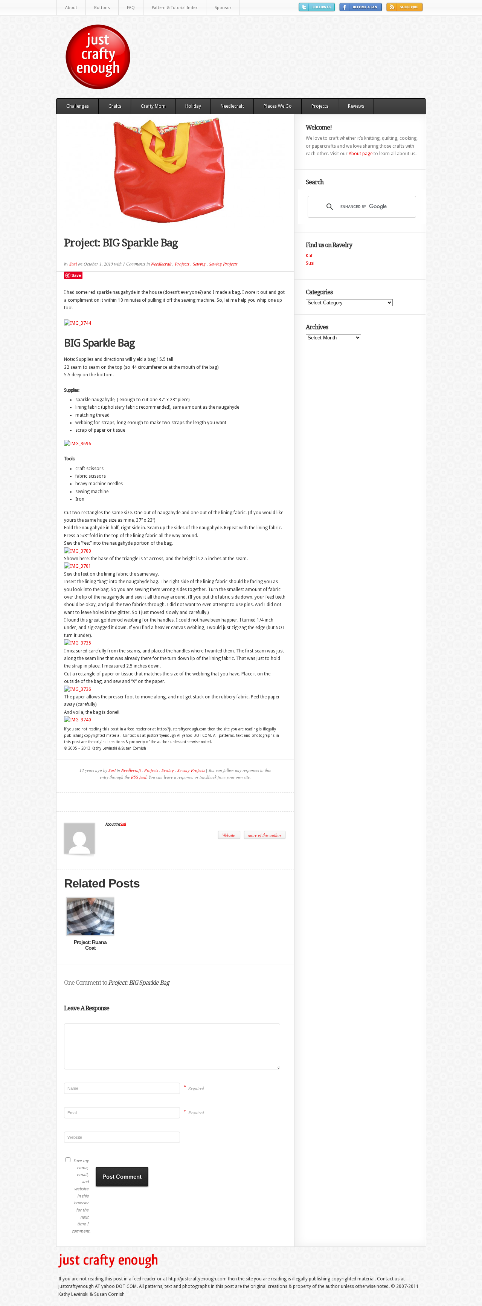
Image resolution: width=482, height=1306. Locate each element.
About (71, 7)
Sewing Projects (223, 264)
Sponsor (223, 7)
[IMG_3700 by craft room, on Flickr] (77, 551)
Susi (73, 264)
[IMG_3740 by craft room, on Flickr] (77, 720)
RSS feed (138, 777)
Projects (319, 106)
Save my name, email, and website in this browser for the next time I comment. (80, 1196)
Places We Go (278, 106)
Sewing (199, 264)
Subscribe (405, 10)
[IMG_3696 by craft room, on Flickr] (77, 443)
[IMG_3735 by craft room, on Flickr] (77, 643)
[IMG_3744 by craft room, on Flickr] (77, 323)
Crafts (114, 106)
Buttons (102, 7)
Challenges (77, 106)
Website (229, 835)
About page (360, 153)
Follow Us (317, 10)
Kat (309, 255)
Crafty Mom (153, 106)
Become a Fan (361, 10)
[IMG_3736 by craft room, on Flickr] (77, 689)
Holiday (193, 106)
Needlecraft (232, 106)
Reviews (356, 106)
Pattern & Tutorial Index (175, 7)
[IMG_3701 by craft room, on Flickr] (77, 566)
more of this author (264, 835)
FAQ (131, 7)
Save (76, 275)
